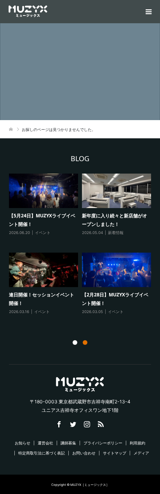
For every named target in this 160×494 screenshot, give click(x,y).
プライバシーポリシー (102, 443)
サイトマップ (114, 453)
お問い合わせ (84, 453)
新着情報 (115, 232)
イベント (42, 232)
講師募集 (68, 443)
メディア (141, 453)
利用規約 (137, 443)
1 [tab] (75, 342)
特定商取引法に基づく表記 (41, 453)
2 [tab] (85, 342)
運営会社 (45, 443)
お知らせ (22, 443)
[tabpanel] (82, 248)
